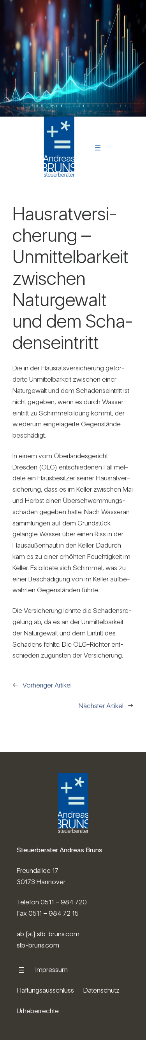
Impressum (51, 969)
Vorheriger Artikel (47, 685)
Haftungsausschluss (45, 990)
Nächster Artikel (101, 705)
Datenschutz (101, 990)
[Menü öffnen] (97, 147)
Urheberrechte (38, 1011)
